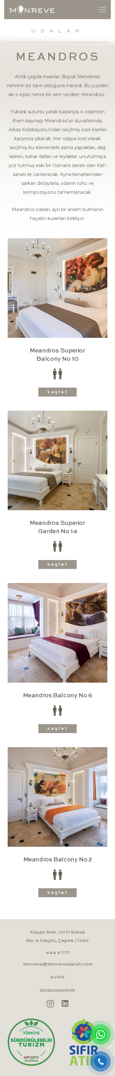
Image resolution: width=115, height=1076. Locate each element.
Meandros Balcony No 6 (57, 696)
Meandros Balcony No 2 (57, 860)
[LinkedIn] (65, 1003)
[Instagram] (50, 1003)
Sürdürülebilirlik (57, 990)
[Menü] (102, 10)
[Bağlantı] (32, 9)
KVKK (57, 977)
